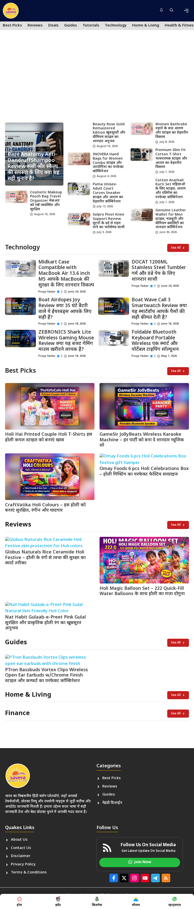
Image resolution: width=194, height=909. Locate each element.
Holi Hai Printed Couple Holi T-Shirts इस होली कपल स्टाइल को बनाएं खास (48, 437)
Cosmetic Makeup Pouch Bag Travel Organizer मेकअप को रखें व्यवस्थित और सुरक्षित (46, 201)
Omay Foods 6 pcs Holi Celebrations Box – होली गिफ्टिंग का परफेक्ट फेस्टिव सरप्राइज (144, 471)
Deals (53, 25)
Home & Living (145, 25)
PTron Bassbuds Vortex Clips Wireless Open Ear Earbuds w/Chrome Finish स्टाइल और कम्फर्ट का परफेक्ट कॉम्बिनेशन (46, 675)
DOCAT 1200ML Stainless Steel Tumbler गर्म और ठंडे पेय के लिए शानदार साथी (159, 271)
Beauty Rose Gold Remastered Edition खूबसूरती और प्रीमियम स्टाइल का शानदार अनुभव (109, 133)
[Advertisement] (97, 79)
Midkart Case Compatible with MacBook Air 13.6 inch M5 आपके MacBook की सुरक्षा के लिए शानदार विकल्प (66, 273)
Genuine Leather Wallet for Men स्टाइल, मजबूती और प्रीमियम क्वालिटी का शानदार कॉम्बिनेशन (170, 219)
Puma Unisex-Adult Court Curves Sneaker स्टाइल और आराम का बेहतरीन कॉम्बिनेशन (108, 193)
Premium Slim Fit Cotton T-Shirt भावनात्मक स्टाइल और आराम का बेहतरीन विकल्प (171, 158)
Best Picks (12, 25)
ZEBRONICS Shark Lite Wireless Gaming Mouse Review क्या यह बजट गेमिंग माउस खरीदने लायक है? (66, 341)
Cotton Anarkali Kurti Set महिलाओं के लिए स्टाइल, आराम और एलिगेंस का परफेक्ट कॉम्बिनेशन (170, 189)
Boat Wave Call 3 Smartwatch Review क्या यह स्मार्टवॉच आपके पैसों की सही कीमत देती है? (159, 308)
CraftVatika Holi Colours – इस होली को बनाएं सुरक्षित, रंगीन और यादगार (45, 508)
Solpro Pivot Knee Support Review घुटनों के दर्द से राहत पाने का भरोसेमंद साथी (109, 221)
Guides (70, 25)
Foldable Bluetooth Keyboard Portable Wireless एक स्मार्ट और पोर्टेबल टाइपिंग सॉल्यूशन (155, 341)
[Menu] (186, 10)
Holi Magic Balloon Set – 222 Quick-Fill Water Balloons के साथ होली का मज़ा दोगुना (142, 591)
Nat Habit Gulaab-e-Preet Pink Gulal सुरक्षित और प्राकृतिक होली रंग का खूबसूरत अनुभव (45, 622)
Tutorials (91, 25)
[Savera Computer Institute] (11, 10)
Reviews (35, 25)
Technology (116, 25)
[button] (171, 11)
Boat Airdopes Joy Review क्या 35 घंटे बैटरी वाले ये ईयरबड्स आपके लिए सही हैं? (64, 308)
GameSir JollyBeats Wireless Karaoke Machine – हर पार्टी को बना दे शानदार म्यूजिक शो (142, 440)
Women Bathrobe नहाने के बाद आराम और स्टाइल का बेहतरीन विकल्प (171, 130)
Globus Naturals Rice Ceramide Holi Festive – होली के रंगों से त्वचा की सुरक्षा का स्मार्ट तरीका (45, 557)
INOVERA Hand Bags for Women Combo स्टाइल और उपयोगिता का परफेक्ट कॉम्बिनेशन (108, 163)
